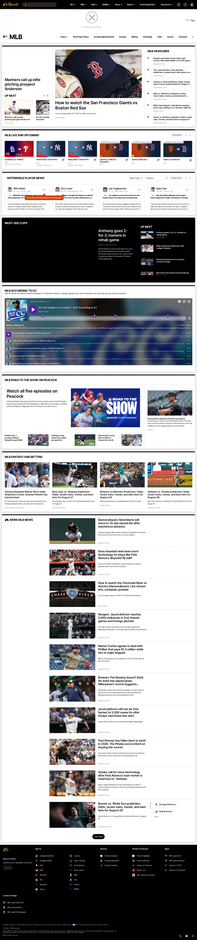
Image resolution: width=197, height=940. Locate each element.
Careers (12, 924)
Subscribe (7, 868)
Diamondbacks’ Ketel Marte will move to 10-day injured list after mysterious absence (119, 523)
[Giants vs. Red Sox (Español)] (114, 149)
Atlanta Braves (165, 811)
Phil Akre (150, 430)
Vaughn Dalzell (104, 505)
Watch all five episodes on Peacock (32, 393)
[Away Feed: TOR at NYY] (82, 149)
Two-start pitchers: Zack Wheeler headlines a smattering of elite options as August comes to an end (171, 71)
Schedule (183, 37)
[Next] (47, 95)
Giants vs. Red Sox (171, 159)
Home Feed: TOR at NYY (46, 159)
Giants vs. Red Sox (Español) (108, 160)
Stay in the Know (9, 859)
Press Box (49, 924)
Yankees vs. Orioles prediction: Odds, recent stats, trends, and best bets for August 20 (169, 494)
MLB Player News (81, 37)
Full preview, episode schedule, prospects (166, 418)
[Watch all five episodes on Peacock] (105, 407)
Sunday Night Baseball (104, 37)
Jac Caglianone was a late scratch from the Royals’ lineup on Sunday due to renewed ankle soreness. (121, 197)
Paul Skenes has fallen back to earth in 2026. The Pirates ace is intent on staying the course (122, 744)
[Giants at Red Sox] (146, 149)
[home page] (11, 4)
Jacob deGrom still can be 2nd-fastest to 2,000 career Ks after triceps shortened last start (119, 712)
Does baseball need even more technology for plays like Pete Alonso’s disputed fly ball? (118, 555)
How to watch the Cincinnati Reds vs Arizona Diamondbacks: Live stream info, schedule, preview (122, 586)
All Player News (176, 178)
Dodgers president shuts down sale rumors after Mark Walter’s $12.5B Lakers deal (171, 59)
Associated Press (159, 64)
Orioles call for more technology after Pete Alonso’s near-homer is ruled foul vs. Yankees (120, 775)
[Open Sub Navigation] (75, 4)
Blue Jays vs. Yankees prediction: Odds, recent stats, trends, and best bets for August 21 (72, 494)
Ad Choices (57, 924)
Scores (170, 37)
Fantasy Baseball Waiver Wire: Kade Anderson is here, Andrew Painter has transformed (26, 494)
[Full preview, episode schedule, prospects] (170, 403)
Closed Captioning (22, 924)
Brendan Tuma (158, 111)
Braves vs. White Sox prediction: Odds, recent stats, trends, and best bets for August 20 (122, 807)
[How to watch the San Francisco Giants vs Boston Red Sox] (98, 73)
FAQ (31, 924)
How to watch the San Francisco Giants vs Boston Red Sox (96, 105)
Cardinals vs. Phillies (14, 159)
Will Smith (19, 188)
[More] (178, 4)
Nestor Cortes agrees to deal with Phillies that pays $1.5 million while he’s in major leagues (120, 649)
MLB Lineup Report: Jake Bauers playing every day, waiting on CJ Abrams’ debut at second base (172, 106)
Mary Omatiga (59, 118)
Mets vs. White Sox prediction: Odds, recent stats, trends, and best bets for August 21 (170, 94)
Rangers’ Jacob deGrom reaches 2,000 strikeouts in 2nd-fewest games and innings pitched (119, 618)
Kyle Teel (161, 188)
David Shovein (158, 76)
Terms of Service (103, 924)
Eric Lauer (67, 188)
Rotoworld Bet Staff (160, 87)
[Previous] (44, 95)
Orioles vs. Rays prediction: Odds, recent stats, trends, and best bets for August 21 (171, 83)
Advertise (6, 924)
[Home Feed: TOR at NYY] (50, 149)
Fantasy (122, 37)
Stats (159, 37)
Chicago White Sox (167, 804)
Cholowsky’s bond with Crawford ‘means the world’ (106, 437)
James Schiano (9, 508)
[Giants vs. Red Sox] (177, 149)
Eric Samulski (19, 508)
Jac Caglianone (117, 188)
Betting (134, 37)
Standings (147, 37)
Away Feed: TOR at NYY (78, 159)
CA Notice (93, 924)
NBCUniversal (15, 928)
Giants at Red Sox (139, 159)
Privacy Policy (66, 924)
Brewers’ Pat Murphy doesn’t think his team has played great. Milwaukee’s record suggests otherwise (121, 681)
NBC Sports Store (39, 924)
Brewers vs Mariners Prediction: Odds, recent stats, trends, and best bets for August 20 (122, 494)
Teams (63, 37)
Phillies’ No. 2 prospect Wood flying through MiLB (13, 437)
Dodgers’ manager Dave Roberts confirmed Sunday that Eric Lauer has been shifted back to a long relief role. (74, 197)
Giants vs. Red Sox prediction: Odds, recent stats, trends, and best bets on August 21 (172, 118)
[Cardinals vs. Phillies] (19, 149)
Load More (98, 836)
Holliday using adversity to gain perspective (58, 437)
